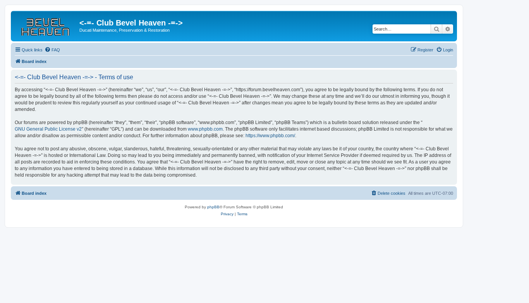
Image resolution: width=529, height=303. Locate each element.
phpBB (213, 207)
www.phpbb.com (205, 129)
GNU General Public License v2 (48, 129)
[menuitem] (52, 49)
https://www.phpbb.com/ (270, 135)
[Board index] (46, 25)
